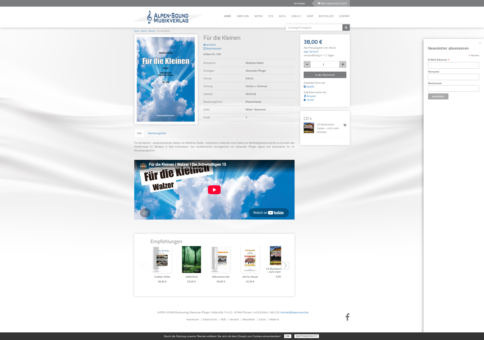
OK (288, 336)
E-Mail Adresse (438, 60)
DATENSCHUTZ (306, 336)
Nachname (435, 83)
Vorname (433, 71)
